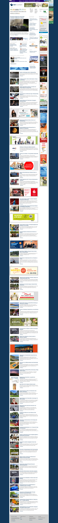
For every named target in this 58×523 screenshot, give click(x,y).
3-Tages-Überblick (43, 28)
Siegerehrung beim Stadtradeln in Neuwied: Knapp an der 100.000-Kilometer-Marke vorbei (29, 278)
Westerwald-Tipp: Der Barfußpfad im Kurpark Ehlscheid (13, 45)
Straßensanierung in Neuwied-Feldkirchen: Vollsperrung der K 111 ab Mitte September (28, 500)
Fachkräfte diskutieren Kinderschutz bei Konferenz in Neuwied (28, 232)
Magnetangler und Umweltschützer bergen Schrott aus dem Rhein (28, 355)
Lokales (11, 11)
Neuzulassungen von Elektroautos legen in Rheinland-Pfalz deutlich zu (29, 94)
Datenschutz (36, 11)
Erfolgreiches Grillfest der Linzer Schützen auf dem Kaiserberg (28, 413)
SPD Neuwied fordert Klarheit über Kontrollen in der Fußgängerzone (28, 406)
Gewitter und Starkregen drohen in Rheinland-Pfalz (28, 72)
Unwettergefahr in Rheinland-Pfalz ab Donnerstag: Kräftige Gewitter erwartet (29, 370)
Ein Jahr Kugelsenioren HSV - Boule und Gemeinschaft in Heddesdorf (29, 180)
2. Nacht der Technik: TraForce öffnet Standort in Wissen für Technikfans (29, 79)
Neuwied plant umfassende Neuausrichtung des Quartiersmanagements (27, 464)
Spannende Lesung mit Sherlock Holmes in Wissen (20, 61)
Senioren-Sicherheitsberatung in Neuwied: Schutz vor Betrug (28, 173)
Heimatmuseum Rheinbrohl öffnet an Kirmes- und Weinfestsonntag (27, 120)
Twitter (21, 519)
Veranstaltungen (16, 11)
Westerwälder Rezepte (32, 66)
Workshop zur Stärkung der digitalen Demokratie (27, 146)
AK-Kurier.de (31, 10)
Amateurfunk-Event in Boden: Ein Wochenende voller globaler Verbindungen (28, 391)
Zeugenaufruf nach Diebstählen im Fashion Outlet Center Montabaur (29, 478)
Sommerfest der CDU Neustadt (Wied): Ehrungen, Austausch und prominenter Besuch (27, 492)
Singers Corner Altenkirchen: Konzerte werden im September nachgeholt (27, 337)
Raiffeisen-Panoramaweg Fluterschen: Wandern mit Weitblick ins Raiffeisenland (14, 49)
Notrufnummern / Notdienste (33, 51)
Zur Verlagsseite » (13, 520)
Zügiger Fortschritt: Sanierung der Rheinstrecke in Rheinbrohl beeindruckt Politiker (28, 457)
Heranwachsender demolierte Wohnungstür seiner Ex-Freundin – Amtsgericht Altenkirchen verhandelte (23, 51)
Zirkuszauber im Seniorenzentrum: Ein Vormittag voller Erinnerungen (28, 420)
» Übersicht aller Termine (13, 63)
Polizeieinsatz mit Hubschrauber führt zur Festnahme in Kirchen (32, 34)
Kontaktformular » (40, 519)
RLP (25, 9)
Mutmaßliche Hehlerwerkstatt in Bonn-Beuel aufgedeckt (28, 471)
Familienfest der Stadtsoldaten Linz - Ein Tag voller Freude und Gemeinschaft (29, 428)
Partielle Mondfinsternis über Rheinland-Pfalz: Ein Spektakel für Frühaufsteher (27, 128)
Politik (14, 9)
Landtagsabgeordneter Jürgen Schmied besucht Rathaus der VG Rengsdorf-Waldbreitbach (29, 206)
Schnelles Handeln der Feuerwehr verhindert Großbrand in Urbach (17, 17)
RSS (20, 517)
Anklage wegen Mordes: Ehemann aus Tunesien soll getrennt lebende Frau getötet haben (28, 87)
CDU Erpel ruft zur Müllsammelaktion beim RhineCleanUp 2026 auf (29, 363)
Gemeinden (22, 11)
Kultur (23, 9)
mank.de (41, 32)
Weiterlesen (21, 98)
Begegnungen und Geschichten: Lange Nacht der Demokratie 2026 (27, 378)
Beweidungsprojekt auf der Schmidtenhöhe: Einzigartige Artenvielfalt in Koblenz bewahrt (28, 507)
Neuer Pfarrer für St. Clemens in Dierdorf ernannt (27, 384)
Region (11, 9)
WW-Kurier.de (31, 11)
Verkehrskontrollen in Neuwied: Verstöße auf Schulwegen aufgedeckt (29, 329)
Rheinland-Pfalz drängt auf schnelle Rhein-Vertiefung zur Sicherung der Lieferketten (29, 303)
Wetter (25, 11)
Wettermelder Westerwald (44, 30)
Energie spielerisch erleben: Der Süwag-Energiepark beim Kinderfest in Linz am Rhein (29, 225)
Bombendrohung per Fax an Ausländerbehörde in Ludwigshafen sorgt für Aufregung (27, 485)
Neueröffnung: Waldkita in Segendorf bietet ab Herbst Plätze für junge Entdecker (28, 252)
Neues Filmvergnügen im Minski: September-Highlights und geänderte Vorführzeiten (28, 199)
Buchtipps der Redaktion (33, 67)
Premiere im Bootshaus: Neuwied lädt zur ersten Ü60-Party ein (33, 20)
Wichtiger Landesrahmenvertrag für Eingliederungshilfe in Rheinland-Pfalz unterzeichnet (29, 435)
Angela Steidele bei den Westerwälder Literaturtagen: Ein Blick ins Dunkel (29, 398)
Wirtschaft (17, 9)
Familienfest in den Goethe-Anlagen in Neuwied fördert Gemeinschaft (28, 284)
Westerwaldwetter (43, 29)
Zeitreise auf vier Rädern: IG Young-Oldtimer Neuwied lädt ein (33, 38)
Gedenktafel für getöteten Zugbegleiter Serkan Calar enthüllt (28, 442)
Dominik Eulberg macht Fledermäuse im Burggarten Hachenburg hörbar (28, 101)
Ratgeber (19, 11)
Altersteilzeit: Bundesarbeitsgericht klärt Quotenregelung (29, 449)
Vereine (20, 9)
